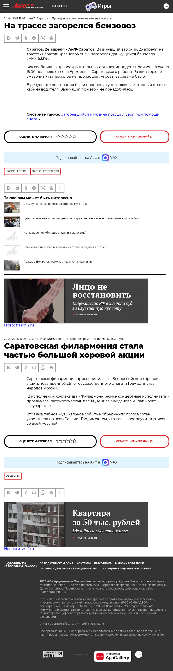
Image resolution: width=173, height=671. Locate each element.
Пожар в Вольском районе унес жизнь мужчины (57, 261)
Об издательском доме (56, 563)
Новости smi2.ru (19, 325)
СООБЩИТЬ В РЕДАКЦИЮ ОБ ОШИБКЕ (126, 568)
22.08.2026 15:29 (15, 338)
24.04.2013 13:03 (14, 18)
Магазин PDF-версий (129, 563)
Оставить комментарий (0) (134, 136)
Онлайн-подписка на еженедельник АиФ (69, 568)
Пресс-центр (103, 563)
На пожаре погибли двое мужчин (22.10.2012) (54, 232)
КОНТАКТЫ (84, 563)
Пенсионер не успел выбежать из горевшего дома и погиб (64, 247)
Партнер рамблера (78, 654)
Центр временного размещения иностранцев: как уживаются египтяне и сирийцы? (82, 218)
